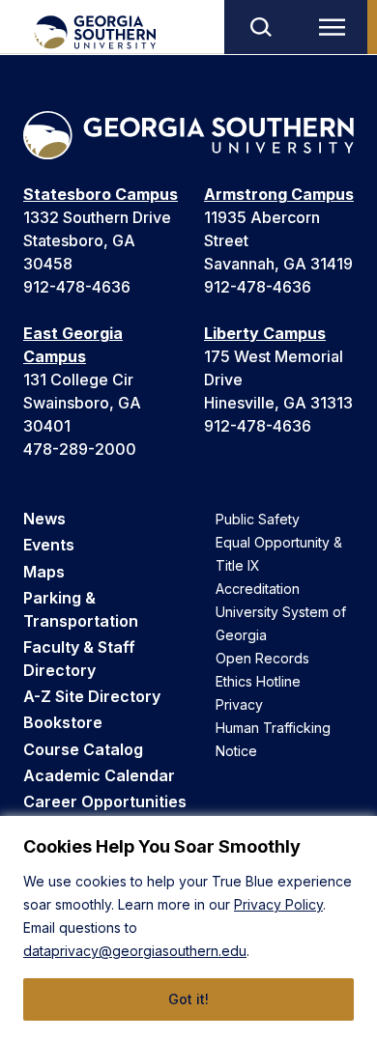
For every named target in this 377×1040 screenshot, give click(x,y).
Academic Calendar (99, 775)
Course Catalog (83, 749)
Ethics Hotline (258, 681)
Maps (44, 571)
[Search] (260, 27)
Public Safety (258, 519)
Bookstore (62, 722)
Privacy (239, 704)
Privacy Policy (278, 904)
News (44, 518)
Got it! (188, 999)
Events (48, 544)
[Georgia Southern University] (94, 32)
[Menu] (336, 27)
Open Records (262, 658)
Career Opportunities (105, 801)
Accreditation (258, 588)
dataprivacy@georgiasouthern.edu (134, 950)
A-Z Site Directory (91, 696)
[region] (188, 928)
